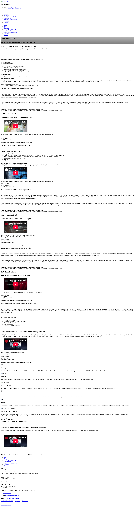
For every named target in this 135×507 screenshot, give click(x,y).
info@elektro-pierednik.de (14, 8)
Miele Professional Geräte (10, 16)
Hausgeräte (6, 15)
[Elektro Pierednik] (5, 1)
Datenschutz (25, 501)
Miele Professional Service (10, 19)
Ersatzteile (6, 21)
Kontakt (6, 22)
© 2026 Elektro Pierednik (7, 501)
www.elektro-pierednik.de (12, 498)
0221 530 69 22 (12, 7)
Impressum (17, 501)
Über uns (6, 14)
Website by (6, 505)
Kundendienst (7, 18)
